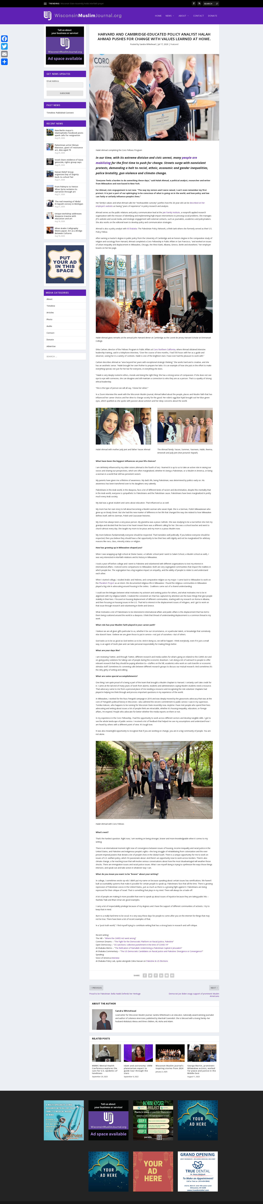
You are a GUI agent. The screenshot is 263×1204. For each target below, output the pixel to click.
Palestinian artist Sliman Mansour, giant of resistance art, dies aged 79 (69, 147)
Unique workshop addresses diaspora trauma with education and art (68, 216)
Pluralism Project (106, 583)
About (182, 16)
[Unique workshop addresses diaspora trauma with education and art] (50, 215)
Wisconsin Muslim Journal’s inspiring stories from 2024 (169, 1066)
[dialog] (154, 339)
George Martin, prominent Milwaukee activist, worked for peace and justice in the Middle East (201, 1069)
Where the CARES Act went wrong (120, 938)
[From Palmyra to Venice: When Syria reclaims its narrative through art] (50, 188)
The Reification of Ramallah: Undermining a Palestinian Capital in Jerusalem (148, 948)
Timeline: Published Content (60, 112)
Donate (212, 16)
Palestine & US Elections (157, 961)
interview (115, 958)
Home (158, 16)
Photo (49, 319)
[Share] (4, 62)
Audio (49, 326)
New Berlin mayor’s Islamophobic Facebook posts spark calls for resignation (69, 133)
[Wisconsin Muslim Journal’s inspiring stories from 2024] (170, 1053)
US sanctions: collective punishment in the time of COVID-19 (141, 944)
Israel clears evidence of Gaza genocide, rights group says (69, 160)
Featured (174, 44)
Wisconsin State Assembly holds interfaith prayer (82, 3)
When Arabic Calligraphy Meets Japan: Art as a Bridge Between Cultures (68, 231)
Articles (50, 312)
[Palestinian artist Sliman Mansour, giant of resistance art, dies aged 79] (50, 146)
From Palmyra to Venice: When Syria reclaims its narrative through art (66, 189)
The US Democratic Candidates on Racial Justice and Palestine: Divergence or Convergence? (161, 951)
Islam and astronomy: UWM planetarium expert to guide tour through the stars (138, 1069)
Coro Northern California (164, 349)
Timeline (51, 305)
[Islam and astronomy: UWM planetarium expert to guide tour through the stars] (138, 1053)
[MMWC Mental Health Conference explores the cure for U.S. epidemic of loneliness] (106, 1053)
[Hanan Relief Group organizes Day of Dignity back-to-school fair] (50, 173)
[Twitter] (4, 46)
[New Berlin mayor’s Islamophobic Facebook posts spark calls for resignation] (50, 132)
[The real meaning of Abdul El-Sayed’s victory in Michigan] (50, 203)
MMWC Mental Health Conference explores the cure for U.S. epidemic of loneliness (105, 1069)
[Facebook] (4, 39)
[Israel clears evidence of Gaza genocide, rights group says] (50, 161)
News (169, 16)
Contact (198, 16)
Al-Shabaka (132, 228)
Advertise (51, 346)
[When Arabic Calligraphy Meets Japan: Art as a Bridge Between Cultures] (50, 230)
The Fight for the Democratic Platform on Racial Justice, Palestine (144, 941)
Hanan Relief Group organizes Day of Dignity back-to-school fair (67, 174)
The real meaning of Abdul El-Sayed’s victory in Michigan (69, 202)
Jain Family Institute (171, 212)
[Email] (4, 54)
